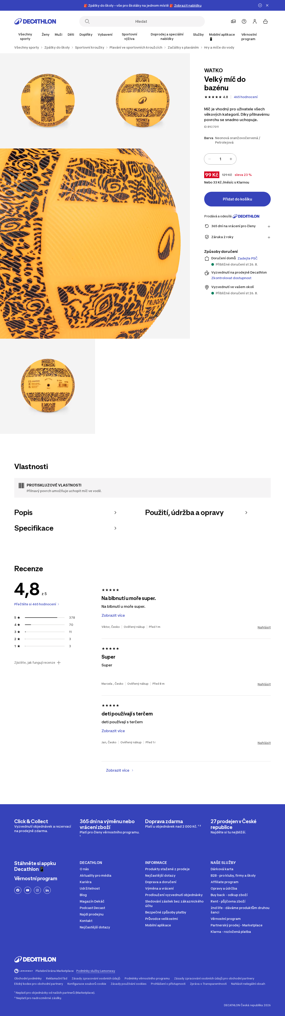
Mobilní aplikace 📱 (222, 37)
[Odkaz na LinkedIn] (47, 890)
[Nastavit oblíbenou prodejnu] (233, 21)
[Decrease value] (209, 159)
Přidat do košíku (237, 199)
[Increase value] (231, 159)
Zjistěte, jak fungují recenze (34, 662)
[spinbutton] (220, 159)
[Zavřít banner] (267, 5)
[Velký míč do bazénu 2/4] (47, 100)
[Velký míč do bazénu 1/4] (142, 100)
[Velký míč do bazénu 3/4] (95, 243)
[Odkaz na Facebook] (17, 890)
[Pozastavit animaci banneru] (260, 5)
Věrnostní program (249, 37)
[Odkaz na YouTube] (27, 890)
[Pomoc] (244, 21)
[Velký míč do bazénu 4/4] (47, 386)
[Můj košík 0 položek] (265, 21)
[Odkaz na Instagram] (37, 890)
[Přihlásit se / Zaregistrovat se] (254, 21)
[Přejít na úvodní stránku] (35, 21)
